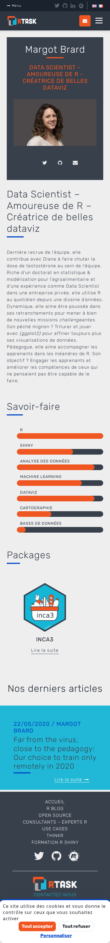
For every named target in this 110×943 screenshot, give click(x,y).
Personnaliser (56, 935)
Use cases (55, 828)
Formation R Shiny (55, 842)
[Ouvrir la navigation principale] (99, 21)
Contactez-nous (55, 894)
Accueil (55, 801)
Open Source (55, 815)
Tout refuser (76, 926)
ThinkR (55, 835)
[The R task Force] (25, 21)
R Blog (55, 808)
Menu (16, 6)
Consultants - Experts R (55, 822)
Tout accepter (37, 926)
